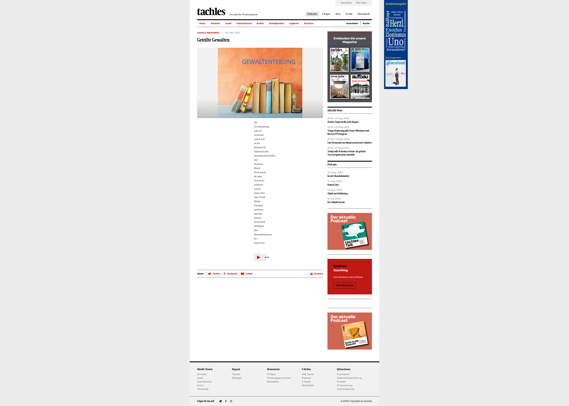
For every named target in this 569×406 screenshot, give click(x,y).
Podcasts (312, 14)
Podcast (306, 378)
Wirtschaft (202, 389)
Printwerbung (344, 385)
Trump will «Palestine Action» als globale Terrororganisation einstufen (346, 153)
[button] (214, 274)
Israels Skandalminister (338, 176)
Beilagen (237, 378)
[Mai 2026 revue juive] (339, 87)
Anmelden (352, 23)
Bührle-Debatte (313, 37)
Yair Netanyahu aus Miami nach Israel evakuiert (349, 143)
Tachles (236, 374)
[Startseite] (211, 11)
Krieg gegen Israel (314, 30)
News (202, 23)
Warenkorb (364, 14)
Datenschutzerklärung (349, 378)
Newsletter (346, 3)
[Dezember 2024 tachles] (339, 60)
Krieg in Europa (312, 43)
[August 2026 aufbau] (360, 87)
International (244, 23)
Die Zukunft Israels (336, 202)
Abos (338, 14)
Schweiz (215, 23)
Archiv (349, 14)
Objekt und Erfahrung (337, 193)
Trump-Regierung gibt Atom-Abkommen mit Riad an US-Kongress (348, 132)
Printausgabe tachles (278, 378)
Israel (228, 23)
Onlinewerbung (345, 389)
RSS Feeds (361, 3)
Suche (366, 23)
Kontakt (341, 382)
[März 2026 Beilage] (360, 60)
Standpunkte (276, 23)
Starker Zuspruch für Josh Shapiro (343, 122)
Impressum (343, 374)
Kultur (260, 23)
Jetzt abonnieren (344, 285)
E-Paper (326, 14)
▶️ (258, 257)
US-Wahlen (310, 50)
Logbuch (294, 23)
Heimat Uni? (333, 185)
